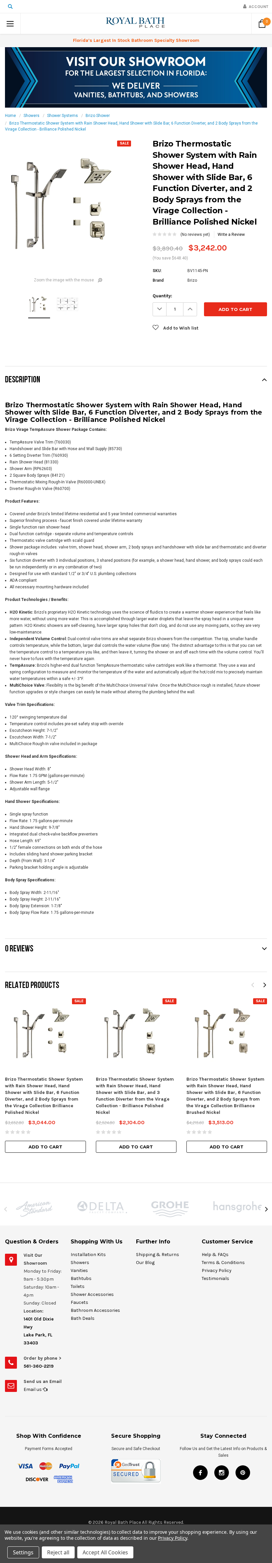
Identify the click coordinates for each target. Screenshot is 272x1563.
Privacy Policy (217, 1270)
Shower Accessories (92, 1294)
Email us (33, 1389)
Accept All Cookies (105, 1552)
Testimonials (215, 1278)
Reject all (58, 1552)
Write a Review (231, 234)
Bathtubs (81, 1278)
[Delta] (102, 1207)
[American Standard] (34, 1209)
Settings (23, 1552)
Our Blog (145, 1262)
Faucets (79, 1302)
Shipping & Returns (157, 1254)
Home (10, 115)
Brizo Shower (98, 115)
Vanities (79, 1270)
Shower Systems (62, 115)
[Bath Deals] (136, 77)
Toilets (78, 1286)
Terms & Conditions (223, 1262)
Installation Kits (88, 1254)
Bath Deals (83, 1318)
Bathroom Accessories (95, 1310)
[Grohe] (170, 1209)
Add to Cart (45, 1146)
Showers (31, 115)
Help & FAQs (215, 1254)
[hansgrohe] (238, 1206)
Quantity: (162, 296)
